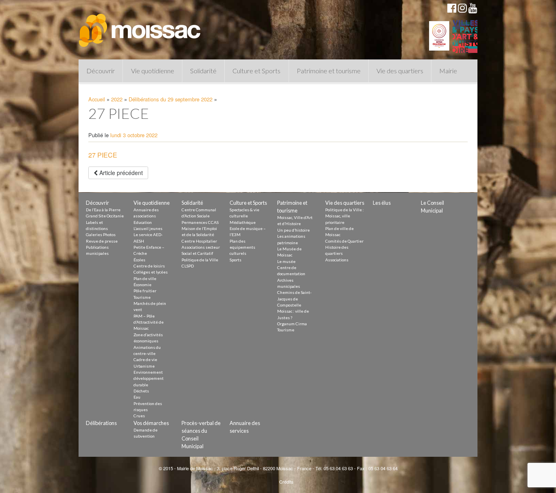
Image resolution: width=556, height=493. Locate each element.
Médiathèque (243, 222)
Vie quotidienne (152, 70)
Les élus (382, 202)
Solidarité (203, 70)
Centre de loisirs (149, 265)
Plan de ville (145, 278)
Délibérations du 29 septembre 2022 (170, 99)
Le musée (286, 261)
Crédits (286, 481)
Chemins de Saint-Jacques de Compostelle (294, 298)
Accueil (96, 99)
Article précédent (120, 173)
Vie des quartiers (400, 70)
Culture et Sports (256, 70)
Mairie (448, 70)
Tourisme (142, 297)
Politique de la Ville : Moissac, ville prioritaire (344, 216)
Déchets (141, 390)
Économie (142, 284)
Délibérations (101, 423)
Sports (235, 259)
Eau (137, 396)
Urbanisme (144, 366)
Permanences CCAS (200, 222)
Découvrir (100, 70)
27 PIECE (102, 155)
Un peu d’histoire (293, 230)
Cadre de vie (145, 359)
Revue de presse (102, 241)
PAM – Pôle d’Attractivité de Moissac (149, 322)
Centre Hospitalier (199, 241)
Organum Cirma (292, 323)
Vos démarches (151, 423)
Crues (139, 415)
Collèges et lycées (151, 272)
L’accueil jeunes (148, 228)
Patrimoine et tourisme (329, 70)
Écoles (139, 259)
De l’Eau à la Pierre (103, 209)
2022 (117, 99)
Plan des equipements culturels (242, 247)
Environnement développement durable (149, 378)
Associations (336, 259)
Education (143, 222)
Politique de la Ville (200, 259)
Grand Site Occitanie (105, 215)
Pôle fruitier (145, 290)
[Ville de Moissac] (140, 26)
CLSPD (188, 265)
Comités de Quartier (344, 241)
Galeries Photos (101, 234)
